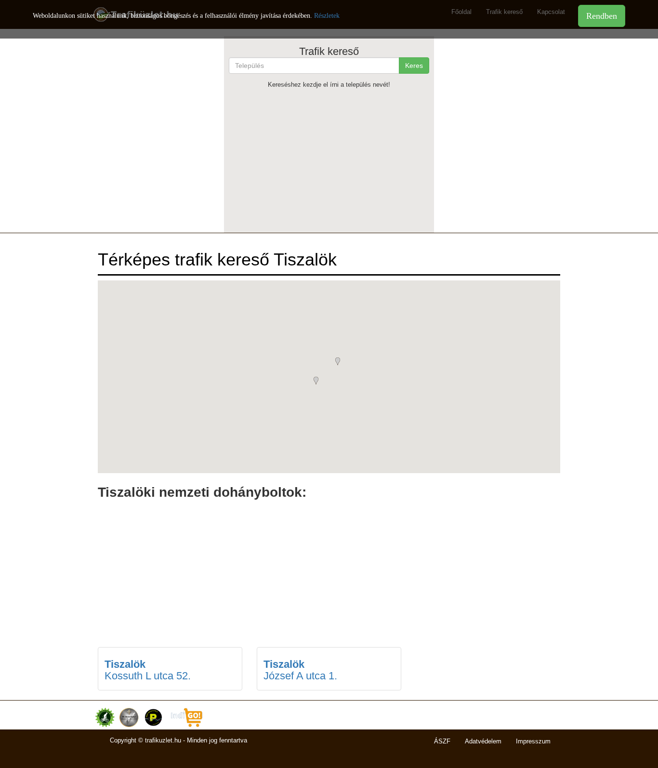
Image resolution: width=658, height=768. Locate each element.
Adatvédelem (483, 741)
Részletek (327, 15)
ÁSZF (442, 741)
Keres (414, 65)
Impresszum (533, 741)
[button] (318, 381)
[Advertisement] (329, 160)
